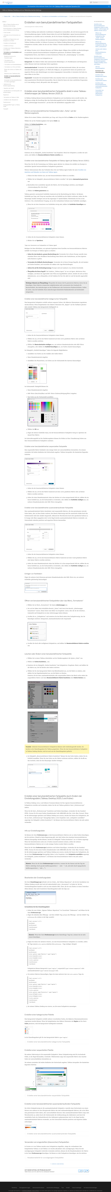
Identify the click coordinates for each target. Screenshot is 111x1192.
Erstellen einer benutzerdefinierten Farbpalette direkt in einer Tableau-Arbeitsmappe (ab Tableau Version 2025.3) (101, 27)
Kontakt (68, 1187)
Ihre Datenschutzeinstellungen (90, 1187)
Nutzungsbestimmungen (24, 1187)
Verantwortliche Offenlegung (53, 1187)
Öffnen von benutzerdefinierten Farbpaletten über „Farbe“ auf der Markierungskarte (100, 36)
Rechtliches (14, 1187)
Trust (62, 1187)
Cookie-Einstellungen (76, 1187)
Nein (85, 1171)
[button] (25, 1042)
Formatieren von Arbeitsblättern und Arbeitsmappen (55, 16)
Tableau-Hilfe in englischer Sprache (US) (67, 6)
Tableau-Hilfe (7, 16)
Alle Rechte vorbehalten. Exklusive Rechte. (30, 1190)
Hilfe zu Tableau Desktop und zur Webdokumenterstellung (26, 16)
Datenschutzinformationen (38, 1187)
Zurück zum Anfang (58, 1164)
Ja (80, 1171)
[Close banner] (109, 6)
